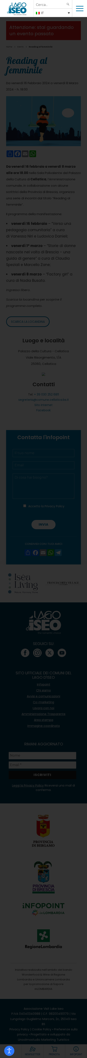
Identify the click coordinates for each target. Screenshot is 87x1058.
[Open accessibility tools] (9, 1051)
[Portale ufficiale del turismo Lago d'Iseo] (17, 8)
